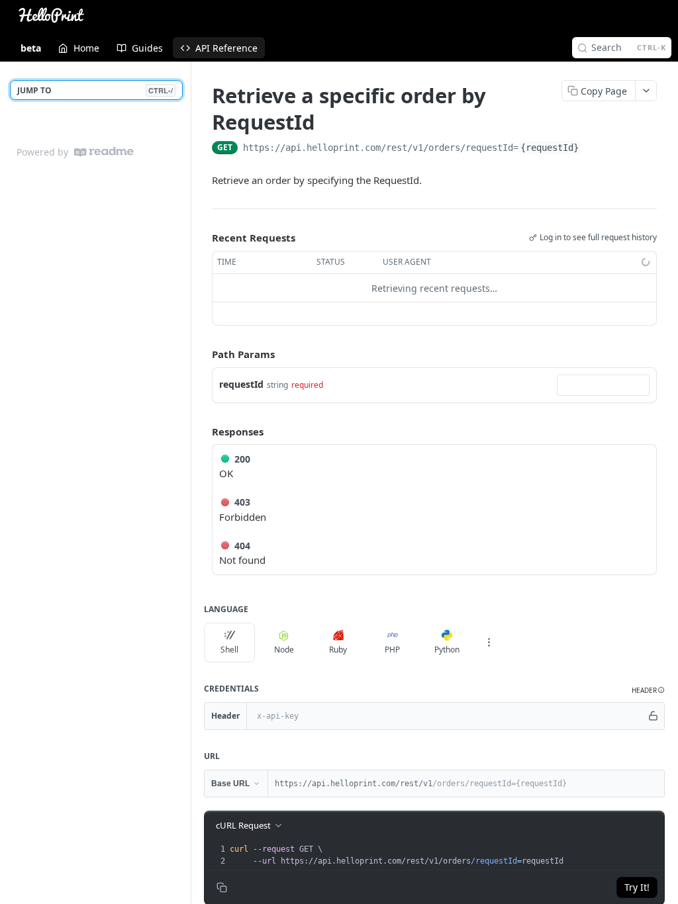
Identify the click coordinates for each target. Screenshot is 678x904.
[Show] (653, 716)
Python (447, 649)
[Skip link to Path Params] (203, 355)
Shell (229, 649)
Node (284, 649)
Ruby (338, 649)
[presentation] (445, 855)
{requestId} (549, 147)
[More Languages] (488, 643)
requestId (241, 384)
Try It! (637, 887)
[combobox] (603, 385)
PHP (392, 649)
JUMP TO (95, 90)
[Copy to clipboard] (594, 149)
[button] (648, 691)
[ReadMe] (104, 152)
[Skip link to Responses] (203, 431)
